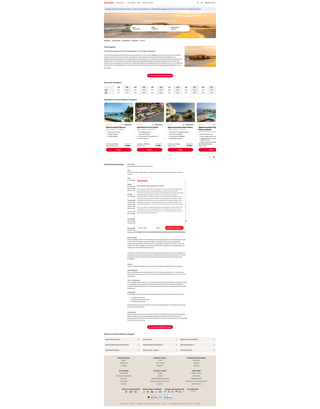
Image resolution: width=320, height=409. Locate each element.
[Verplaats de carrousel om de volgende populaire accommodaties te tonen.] (213, 157)
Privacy (160, 373)
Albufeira (196, 365)
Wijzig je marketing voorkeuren (160, 381)
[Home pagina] (109, 3)
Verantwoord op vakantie (124, 376)
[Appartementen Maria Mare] (180, 128)
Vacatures (123, 378)
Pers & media (124, 381)
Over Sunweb (123, 373)
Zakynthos (154, 55)
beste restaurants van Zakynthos (166, 65)
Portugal (123, 365)
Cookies (160, 376)
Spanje (123, 360)
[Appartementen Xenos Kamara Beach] (211, 128)
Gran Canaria (160, 363)
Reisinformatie (196, 384)
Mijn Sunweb (196, 376)
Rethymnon (196, 360)
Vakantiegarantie (196, 378)
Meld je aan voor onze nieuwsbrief (196, 381)
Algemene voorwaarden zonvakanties (148, 404)
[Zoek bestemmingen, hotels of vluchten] (197, 2)
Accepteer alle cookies (174, 228)
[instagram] (131, 393)
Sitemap (123, 384)
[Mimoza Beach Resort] (118, 128)
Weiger (158, 228)
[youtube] (135, 393)
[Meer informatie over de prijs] (131, 145)
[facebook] (126, 393)
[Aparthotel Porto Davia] (149, 128)
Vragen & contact (196, 373)
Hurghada (196, 363)
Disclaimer (160, 384)
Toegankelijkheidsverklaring (160, 378)
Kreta (160, 360)
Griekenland (123, 363)
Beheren (141, 228)
